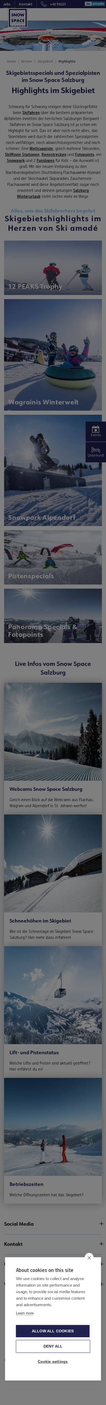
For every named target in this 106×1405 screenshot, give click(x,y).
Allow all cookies (53, 1331)
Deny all (53, 1346)
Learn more (25, 1313)
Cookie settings (53, 1362)
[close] (89, 1257)
